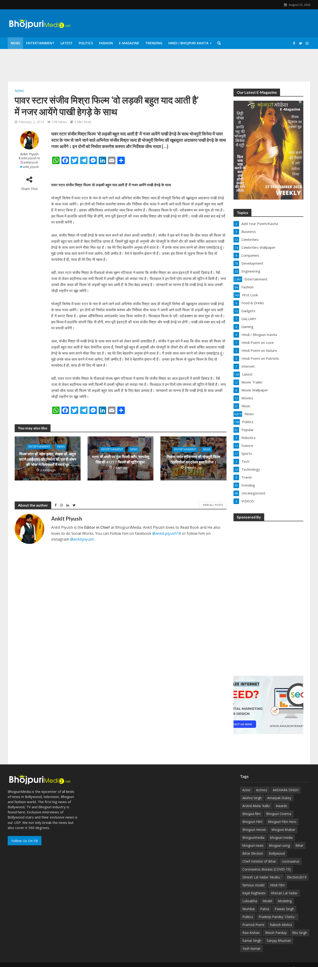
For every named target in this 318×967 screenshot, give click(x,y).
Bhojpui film (251, 814)
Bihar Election (252, 853)
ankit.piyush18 (30, 158)
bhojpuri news (253, 845)
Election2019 (296, 877)
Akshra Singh (252, 798)
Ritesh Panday (276, 932)
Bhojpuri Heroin (254, 829)
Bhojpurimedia (253, 837)
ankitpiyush (30, 162)
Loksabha (249, 901)
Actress (261, 790)
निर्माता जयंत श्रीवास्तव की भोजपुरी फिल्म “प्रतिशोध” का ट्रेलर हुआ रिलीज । (193, 459)
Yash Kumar (251, 948)
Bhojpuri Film (252, 821)
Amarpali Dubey (279, 798)
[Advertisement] (268, 595)
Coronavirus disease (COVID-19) (266, 869)
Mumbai (248, 909)
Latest (67, 43)
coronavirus (290, 861)
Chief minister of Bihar (259, 861)
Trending (153, 43)
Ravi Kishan (251, 932)
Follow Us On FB (24, 840)
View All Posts (213, 505)
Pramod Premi (253, 924)
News (15, 43)
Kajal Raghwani (253, 893)
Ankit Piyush (29, 154)
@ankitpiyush (82, 539)
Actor (246, 790)
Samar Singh (251, 940)
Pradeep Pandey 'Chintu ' (277, 917)
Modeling (285, 901)
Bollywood (277, 853)
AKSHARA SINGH (285, 790)
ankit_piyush (31, 167)
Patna (264, 909)
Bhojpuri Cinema (278, 814)
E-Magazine (129, 43)
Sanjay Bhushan (279, 940)
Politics (86, 43)
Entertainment (40, 43)
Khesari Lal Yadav (284, 893)
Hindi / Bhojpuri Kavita (188, 43)
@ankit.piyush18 (166, 533)
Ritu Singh (299, 932)
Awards (281, 806)
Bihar (299, 845)
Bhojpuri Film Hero (282, 821)
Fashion (106, 43)
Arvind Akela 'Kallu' (256, 806)
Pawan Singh (284, 909)
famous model (253, 885)
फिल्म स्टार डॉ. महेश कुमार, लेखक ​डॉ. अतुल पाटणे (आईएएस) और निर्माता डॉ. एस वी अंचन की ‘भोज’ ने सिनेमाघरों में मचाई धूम (47, 459)
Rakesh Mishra (281, 924)
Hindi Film (277, 885)
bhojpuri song (279, 845)
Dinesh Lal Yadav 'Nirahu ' (261, 877)
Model (267, 901)
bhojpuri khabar (283, 829)
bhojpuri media (281, 837)
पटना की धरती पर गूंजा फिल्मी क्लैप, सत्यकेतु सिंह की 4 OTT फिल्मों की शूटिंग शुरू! (120, 459)
